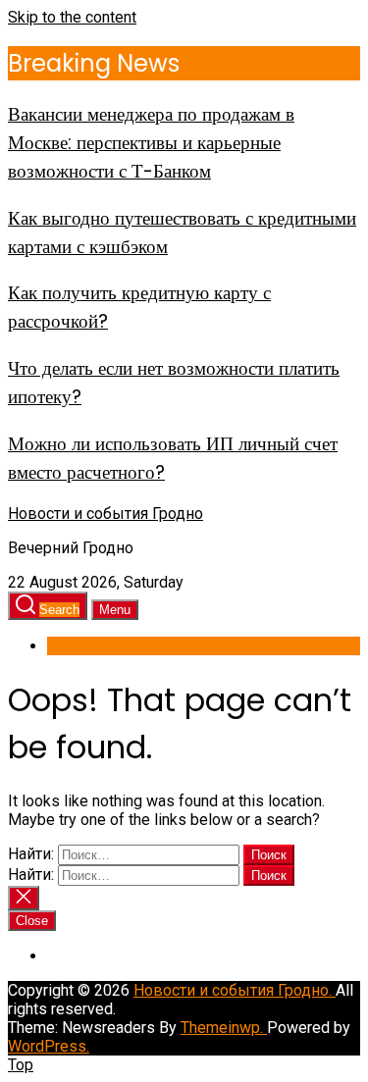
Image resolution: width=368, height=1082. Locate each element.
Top (20, 1065)
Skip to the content (72, 17)
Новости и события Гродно (105, 513)
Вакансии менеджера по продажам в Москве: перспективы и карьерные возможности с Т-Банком (151, 142)
